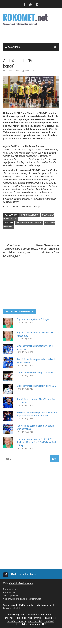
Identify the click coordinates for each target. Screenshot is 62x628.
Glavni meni (14, 46)
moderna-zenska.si (16, 620)
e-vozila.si (49, 620)
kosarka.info (33, 614)
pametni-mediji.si (37, 624)
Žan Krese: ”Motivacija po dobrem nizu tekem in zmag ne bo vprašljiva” (16, 250)
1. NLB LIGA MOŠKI (29, 214)
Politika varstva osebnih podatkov (36, 605)
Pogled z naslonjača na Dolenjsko (33, 319)
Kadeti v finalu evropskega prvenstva (35, 372)
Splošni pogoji (10, 605)
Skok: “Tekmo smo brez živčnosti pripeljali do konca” (45, 248)
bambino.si (50, 617)
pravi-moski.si (35, 620)
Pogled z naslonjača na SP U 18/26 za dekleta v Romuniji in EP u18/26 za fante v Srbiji (37, 442)
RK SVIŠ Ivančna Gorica (28, 222)
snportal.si (10, 617)
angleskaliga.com (16, 614)
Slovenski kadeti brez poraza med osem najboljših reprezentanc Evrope (37, 414)
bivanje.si (38, 617)
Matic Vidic (30, 70)
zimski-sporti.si (24, 617)
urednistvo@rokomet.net (21, 582)
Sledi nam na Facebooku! (24, 574)
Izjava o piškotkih (11, 608)
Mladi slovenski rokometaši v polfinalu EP (37, 385)
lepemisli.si (21, 624)
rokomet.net (47, 614)
